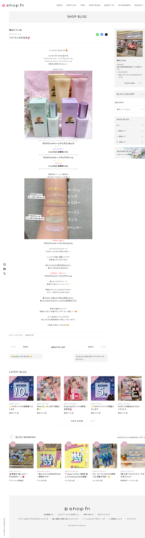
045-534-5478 (123, 72)
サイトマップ (131, 519)
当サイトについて (104, 514)
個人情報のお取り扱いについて (63, 519)
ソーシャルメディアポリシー (92, 519)
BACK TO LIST (58, 347)
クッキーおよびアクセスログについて (31, 519)
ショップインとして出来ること (68, 514)
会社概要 (47, 514)
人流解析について (115, 519)
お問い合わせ (88, 514)
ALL (118, 125)
